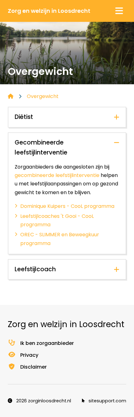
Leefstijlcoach (35, 269)
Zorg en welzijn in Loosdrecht (49, 11)
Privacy (29, 355)
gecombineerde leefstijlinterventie (57, 175)
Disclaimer (33, 366)
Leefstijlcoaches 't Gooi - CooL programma (57, 220)
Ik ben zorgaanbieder (47, 343)
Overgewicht (43, 96)
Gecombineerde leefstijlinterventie (41, 147)
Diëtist (24, 117)
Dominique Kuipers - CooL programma (67, 206)
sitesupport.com (106, 401)
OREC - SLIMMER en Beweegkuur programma (59, 239)
